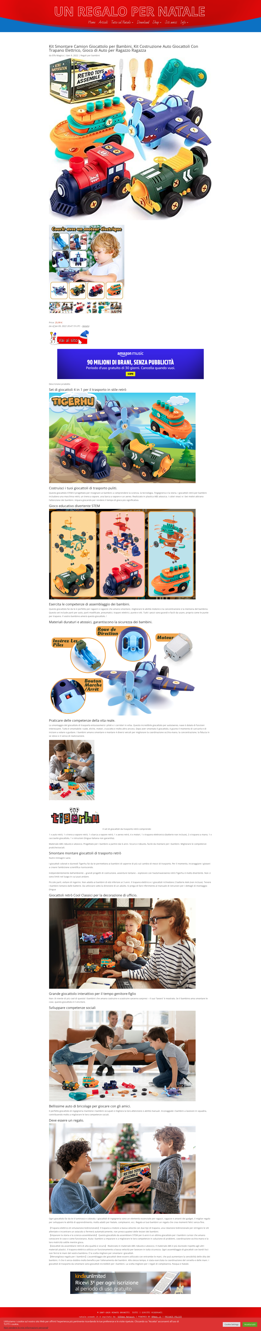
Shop (156, 23)
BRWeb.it (156, 1317)
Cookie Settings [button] (231, 1324)
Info (183, 23)
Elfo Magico (58, 55)
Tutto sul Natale (121, 23)
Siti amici (171, 23)
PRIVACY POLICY (173, 1317)
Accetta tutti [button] (249, 1324)
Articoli (103, 23)
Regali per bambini (90, 55)
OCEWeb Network (126, 1317)
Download (143, 23)
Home (91, 23)
